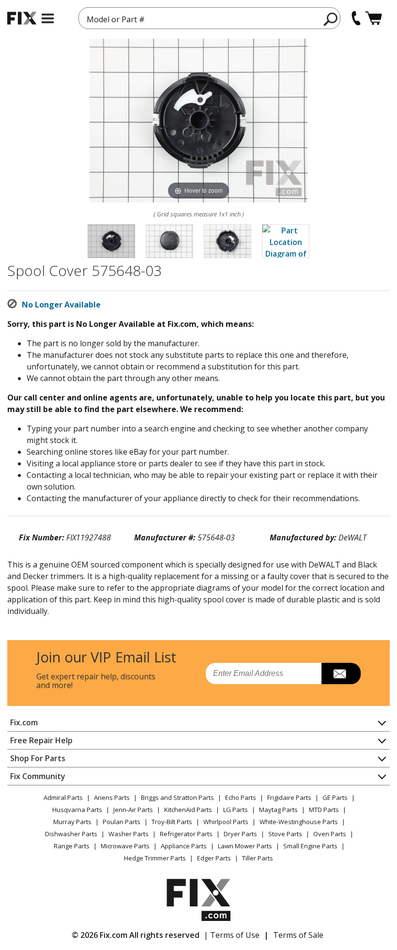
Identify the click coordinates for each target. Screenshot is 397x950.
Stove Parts (285, 833)
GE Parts (335, 797)
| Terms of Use (232, 935)
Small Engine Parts (310, 846)
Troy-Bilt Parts (172, 821)
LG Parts (235, 809)
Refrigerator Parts (186, 833)
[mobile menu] (48, 18)
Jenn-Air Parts (133, 809)
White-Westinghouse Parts (299, 821)
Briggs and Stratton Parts (177, 797)
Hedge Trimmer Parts (155, 858)
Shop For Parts (37, 758)
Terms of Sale (298, 935)
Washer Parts (128, 833)
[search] (331, 19)
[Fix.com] (21, 18)
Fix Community (37, 776)
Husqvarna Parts (77, 809)
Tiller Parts (257, 858)
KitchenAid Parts (188, 809)
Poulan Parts (121, 821)
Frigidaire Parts (289, 797)
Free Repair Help (41, 740)
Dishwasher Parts (71, 833)
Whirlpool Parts (225, 821)
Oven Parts (329, 833)
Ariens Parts (112, 797)
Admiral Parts (63, 797)
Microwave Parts (125, 846)
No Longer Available (61, 304)
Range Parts (72, 846)
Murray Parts (72, 821)
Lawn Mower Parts (245, 846)
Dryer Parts (240, 833)
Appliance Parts (184, 846)
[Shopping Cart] (373, 18)
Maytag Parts (278, 809)
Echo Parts (240, 797)
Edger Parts (214, 858)
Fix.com (24, 722)
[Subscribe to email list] (341, 673)
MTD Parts (324, 809)
